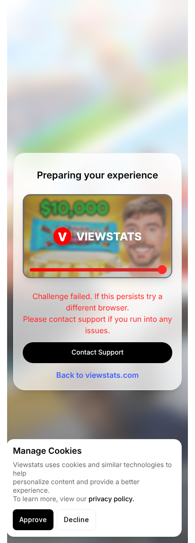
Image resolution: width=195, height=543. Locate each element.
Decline (76, 519)
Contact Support (97, 352)
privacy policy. (111, 499)
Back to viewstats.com (97, 375)
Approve (33, 519)
